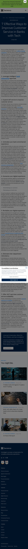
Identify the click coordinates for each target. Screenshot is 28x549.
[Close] (26, 267)
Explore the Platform (14, 276)
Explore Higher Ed (14, 280)
